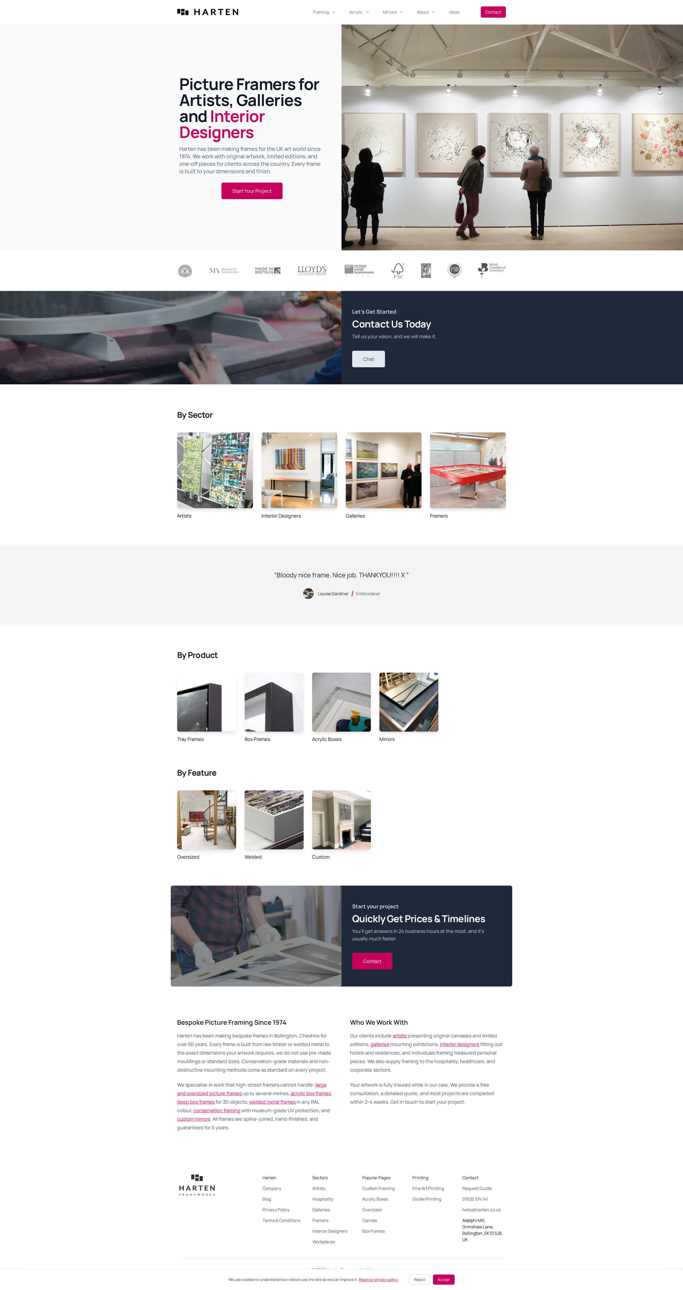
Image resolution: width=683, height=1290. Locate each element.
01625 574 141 (475, 1199)
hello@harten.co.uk (481, 1210)
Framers (439, 515)
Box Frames (257, 739)
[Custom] (341, 819)
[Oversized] (206, 819)
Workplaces (323, 1242)
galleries (380, 1044)
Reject (419, 1279)
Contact (493, 12)
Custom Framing (378, 1188)
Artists (184, 515)
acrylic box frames (311, 1093)
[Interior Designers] (299, 470)
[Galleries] (384, 470)
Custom (321, 857)
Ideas (454, 12)
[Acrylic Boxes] (341, 702)
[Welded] (274, 819)
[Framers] (468, 470)
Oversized (188, 857)
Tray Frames (190, 739)
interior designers (459, 1044)
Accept (444, 1279)
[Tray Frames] (206, 702)
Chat (368, 359)
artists (400, 1035)
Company (272, 1188)
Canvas (369, 1220)
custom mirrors (193, 1119)
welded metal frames (272, 1102)
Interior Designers (281, 515)
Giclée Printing (426, 1199)
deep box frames (196, 1102)
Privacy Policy (276, 1210)
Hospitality (322, 1199)
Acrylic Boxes (327, 739)
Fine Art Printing (428, 1188)
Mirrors (387, 739)
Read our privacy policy (378, 1279)
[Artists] (215, 470)
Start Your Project (252, 191)
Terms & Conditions (281, 1220)
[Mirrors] (408, 702)
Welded (253, 857)
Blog (267, 1199)
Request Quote (477, 1188)
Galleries (355, 515)
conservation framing (216, 1110)
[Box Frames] (274, 702)
